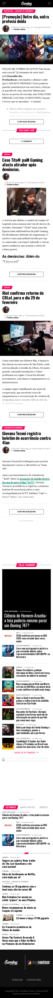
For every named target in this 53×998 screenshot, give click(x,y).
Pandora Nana (19, 29)
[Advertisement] (26, 540)
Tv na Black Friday (33, 979)
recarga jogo (17, 979)
